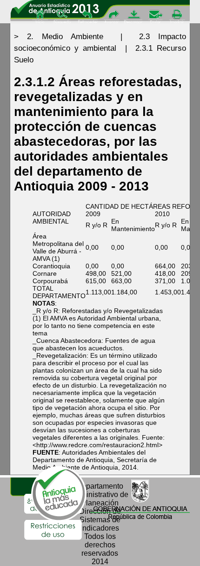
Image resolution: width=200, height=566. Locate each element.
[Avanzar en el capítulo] (111, 17)
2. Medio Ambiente (65, 36)
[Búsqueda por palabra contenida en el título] (63, 17)
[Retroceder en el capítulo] (88, 17)
